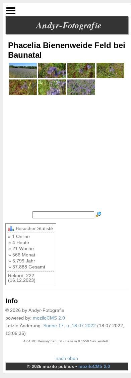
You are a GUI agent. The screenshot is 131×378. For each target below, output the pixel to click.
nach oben (67, 358)
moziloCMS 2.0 (49, 318)
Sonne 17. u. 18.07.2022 (69, 325)
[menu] (10, 9)
